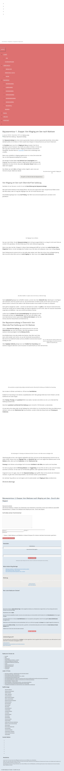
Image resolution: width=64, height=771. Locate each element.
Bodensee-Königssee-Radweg (10, 700)
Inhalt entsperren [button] (32, 583)
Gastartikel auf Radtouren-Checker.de (12, 662)
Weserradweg (10, 83)
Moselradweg (10, 102)
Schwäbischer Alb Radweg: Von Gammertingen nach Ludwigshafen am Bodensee (20, 684)
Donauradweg (10, 94)
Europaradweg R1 (8, 708)
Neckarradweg (7, 720)
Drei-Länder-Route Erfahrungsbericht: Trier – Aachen (15, 571)
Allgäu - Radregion (8, 694)
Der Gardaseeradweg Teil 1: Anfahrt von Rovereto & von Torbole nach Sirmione (19, 679)
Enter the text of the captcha (32, 549)
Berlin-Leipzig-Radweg (9, 698)
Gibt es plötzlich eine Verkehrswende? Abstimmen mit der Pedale (17, 683)
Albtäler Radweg (8, 692)
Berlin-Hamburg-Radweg (9, 697)
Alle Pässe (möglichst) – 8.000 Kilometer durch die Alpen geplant (17, 569)
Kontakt (6, 120)
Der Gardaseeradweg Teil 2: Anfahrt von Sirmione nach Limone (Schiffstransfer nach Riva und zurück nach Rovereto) (26, 678)
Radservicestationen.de (9, 664)
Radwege (6, 80)
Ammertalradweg (8, 695)
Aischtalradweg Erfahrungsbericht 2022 (12, 677)
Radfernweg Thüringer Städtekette (11, 722)
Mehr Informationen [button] (32, 585)
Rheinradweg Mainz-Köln (9, 726)
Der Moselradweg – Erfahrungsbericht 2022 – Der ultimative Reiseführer (18, 682)
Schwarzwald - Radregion (9, 731)
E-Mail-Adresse (32, 546)
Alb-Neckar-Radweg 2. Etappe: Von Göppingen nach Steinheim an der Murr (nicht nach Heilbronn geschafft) (30, 507)
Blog (5, 113)
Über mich (6, 65)
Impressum (7, 668)
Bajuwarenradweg (7, 506)
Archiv (5, 116)
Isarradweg (7, 712)
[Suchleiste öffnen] (1, 45)
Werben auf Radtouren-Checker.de (11, 661)
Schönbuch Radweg (8, 729)
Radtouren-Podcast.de (9, 666)
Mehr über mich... (32, 631)
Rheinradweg (10, 91)
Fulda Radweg (7, 709)
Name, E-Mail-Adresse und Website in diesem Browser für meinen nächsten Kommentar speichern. (30, 535)
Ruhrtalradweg (7, 728)
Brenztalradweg (8, 703)
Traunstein (21, 150)
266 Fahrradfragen (8, 689)
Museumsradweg (8, 719)
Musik (7, 76)
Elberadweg (9, 87)
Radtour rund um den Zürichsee (11, 723)
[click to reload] (32, 552)
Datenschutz (7, 667)
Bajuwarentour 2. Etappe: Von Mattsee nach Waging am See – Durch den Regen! (23, 509)
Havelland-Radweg (8, 711)
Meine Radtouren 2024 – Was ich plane (13, 570)
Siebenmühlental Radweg (9, 732)
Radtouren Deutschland (9, 691)
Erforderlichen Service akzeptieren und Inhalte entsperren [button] (14, 644)
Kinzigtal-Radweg (8, 714)
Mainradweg (7, 715)
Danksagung (7, 658)
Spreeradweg (7, 734)
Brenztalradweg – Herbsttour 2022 (11, 680)
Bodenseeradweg (11, 98)
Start (5, 54)
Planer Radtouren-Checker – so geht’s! (12, 659)
